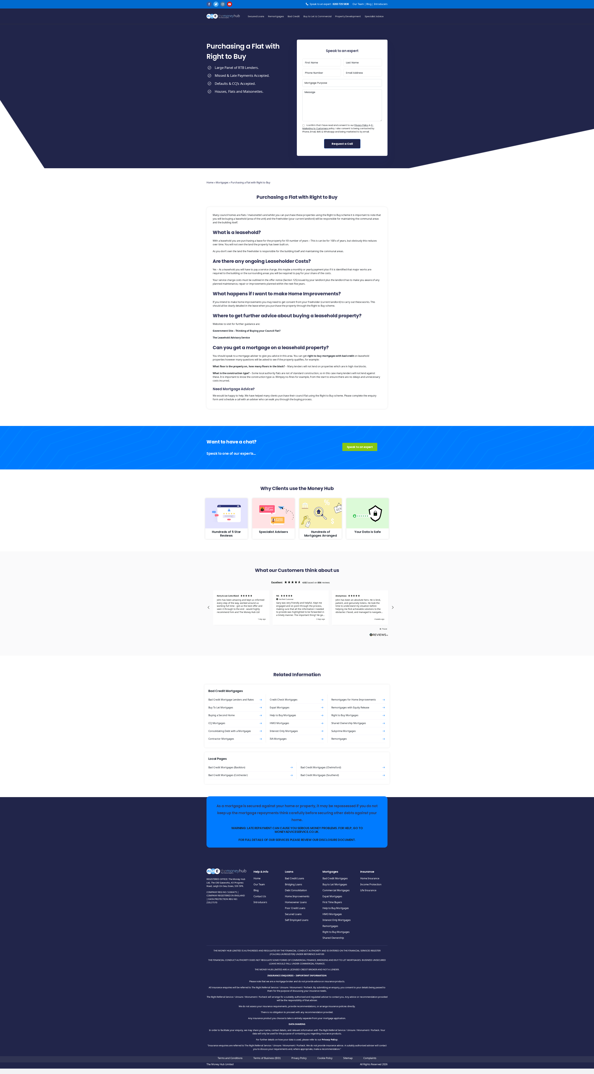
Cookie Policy (324, 1058)
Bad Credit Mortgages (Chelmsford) (321, 767)
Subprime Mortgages (343, 731)
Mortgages (222, 182)
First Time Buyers (332, 902)
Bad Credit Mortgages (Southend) (320, 775)
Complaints (369, 1058)
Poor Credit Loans (295, 908)
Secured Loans (293, 914)
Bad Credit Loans (294, 878)
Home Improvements (297, 896)
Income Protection (370, 884)
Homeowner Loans (296, 902)
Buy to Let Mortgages (335, 884)
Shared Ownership (333, 937)
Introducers (380, 4)
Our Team (358, 4)
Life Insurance (368, 890)
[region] (300, 607)
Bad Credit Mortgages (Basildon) (226, 767)
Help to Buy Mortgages (283, 715)
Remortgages (339, 738)
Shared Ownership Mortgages (348, 723)
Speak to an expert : (329, 4)
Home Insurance (369, 878)
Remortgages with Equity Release (350, 707)
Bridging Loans (293, 884)
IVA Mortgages (278, 738)
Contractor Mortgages (221, 738)
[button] (208, 607)
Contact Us (260, 896)
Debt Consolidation (296, 890)
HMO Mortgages (279, 723)
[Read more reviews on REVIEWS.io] (379, 635)
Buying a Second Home (221, 715)
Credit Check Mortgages (283, 699)
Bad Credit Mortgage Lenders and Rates (231, 699)
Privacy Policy (361, 125)
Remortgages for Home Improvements (353, 699)
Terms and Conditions (230, 1058)
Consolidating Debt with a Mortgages (229, 731)
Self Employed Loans (296, 920)
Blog (368, 4)
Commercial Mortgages (336, 890)
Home (210, 182)
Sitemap (348, 1058)
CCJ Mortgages (216, 723)
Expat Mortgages (279, 707)
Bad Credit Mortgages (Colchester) (228, 775)
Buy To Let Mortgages (220, 707)
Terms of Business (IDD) (266, 1058)
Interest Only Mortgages (284, 731)
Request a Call (342, 144)
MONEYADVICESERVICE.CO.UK (297, 832)
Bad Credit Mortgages (335, 878)
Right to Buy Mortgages (344, 715)
